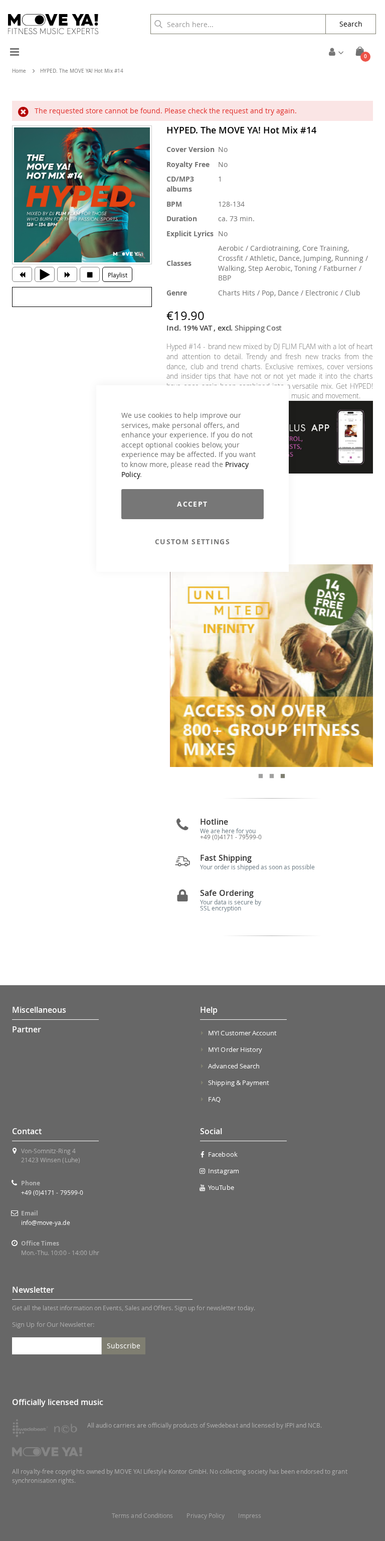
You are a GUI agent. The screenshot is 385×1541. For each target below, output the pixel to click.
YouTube (221, 1187)
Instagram (223, 1170)
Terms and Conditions (142, 1515)
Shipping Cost (258, 328)
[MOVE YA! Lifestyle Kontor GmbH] (53, 24)
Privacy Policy (205, 1515)
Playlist (117, 275)
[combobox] (238, 24)
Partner (26, 1029)
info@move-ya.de (45, 1222)
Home (19, 71)
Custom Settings (192, 541)
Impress (249, 1515)
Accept (192, 504)
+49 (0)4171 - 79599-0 (52, 1192)
